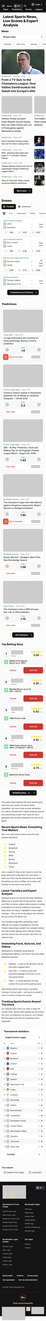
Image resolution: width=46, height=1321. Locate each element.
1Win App (28, 1209)
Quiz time (20, 44)
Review (13, 670)
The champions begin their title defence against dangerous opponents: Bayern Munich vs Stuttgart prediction (23, 505)
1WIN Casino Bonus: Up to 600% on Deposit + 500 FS (21, 746)
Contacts (20, 1276)
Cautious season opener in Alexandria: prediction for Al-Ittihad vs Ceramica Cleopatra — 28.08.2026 (22, 395)
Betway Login (7, 1265)
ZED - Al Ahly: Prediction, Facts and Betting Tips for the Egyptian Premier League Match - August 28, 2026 (21, 450)
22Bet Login (7, 1257)
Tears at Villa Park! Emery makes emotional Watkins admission (16, 181)
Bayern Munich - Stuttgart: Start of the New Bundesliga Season (22, 558)
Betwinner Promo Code (11, 1219)
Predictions (17, 9)
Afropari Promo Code (10, 1230)
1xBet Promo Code (17, 718)
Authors (28, 1244)
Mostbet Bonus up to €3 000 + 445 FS (20, 690)
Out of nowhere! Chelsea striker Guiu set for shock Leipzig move (15, 142)
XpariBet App (29, 1231)
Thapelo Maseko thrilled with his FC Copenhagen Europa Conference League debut (17, 168)
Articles (33, 44)
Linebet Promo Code (10, 1226)
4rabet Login (7, 1261)
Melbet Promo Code (10, 1222)
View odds (10, 412)
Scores (29, 9)
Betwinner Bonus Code (19, 775)
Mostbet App (29, 1216)
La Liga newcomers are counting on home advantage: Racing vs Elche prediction (21, 341)
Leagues (39, 9)
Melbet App (29, 1213)
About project (8, 1276)
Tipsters (28, 1248)
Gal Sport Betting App (32, 1227)
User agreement (9, 1280)
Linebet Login (7, 1254)
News (5, 9)
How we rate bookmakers (28, 1280)
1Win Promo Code (9, 1215)
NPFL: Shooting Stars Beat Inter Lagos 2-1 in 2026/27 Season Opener (15, 155)
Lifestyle (7, 44)
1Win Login (6, 1250)
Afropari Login (8, 1246)
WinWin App (29, 1224)
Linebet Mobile (30, 1220)
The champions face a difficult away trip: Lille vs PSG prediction (21, 610)
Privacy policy (32, 1276)
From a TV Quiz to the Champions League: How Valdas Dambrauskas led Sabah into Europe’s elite (19, 85)
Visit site (33, 670)
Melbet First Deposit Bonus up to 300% (18, 662)
